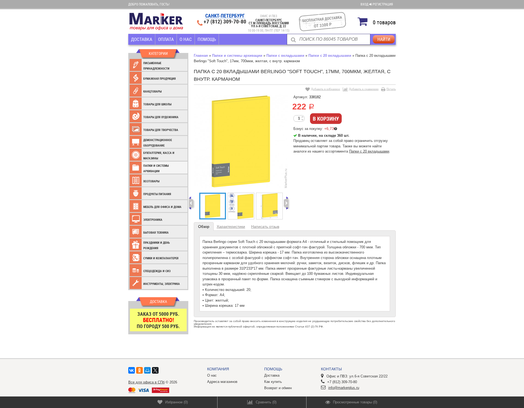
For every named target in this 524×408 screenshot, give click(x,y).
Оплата (166, 39)
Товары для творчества (160, 130)
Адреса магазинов (222, 382)
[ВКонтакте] (131, 370)
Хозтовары (151, 181)
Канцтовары (152, 91)
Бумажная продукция (159, 78)
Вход (365, 4)
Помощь (207, 39)
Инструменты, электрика (161, 284)
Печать (391, 89)
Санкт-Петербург (225, 16)
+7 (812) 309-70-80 (225, 21)
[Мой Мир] (147, 370)
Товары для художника (160, 117)
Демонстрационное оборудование (157, 142)
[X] (155, 370)
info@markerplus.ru (343, 388)
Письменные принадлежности (156, 65)
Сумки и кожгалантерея (160, 258)
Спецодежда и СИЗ (157, 271)
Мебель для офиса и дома (162, 207)
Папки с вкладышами (285, 55)
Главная (201, 55)
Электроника (152, 220)
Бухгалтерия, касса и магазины (158, 155)
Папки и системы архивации (156, 168)
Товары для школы (157, 104)
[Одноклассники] (139, 370)
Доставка (141, 39)
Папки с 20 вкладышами (329, 55)
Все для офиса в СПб (146, 382)
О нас (186, 39)
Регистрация (383, 4)
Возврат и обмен (278, 388)
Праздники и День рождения (156, 245)
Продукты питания (157, 194)
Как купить (273, 382)
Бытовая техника (156, 232)
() (176, 402)
